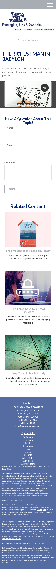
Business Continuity (38, 543)
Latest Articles (28, 457)
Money (28, 451)
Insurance (28, 445)
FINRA (39, 509)
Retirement (28, 437)
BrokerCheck (7, 469)
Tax (28, 448)
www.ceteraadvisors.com (11, 538)
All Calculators (28, 463)
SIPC (44, 509)
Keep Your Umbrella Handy (28, 373)
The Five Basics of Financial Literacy (28, 250)
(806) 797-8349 (30, 40)
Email (10, 145)
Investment (28, 440)
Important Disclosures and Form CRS (16, 543)
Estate (28, 442)
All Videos (28, 460)
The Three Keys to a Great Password (28, 310)
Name (10, 127)
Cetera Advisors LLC (24, 507)
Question (9, 162)
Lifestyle (28, 454)
